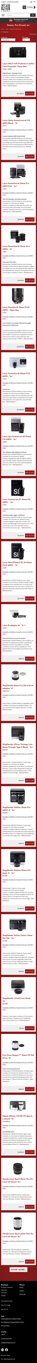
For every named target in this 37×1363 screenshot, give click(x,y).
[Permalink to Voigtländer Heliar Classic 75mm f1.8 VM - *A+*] (17, 924)
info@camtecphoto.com (8, 1342)
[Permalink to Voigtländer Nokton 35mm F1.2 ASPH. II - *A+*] (17, 796)
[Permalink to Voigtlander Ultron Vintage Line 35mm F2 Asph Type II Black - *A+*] (17, 733)
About (21, 1287)
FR (34, 1)
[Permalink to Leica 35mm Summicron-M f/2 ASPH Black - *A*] (17, 109)
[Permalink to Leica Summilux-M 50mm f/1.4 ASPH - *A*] (17, 235)
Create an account (12, 1)
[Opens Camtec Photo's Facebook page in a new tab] (6, 1350)
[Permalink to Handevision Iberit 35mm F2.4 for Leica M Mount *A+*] (17, 1167)
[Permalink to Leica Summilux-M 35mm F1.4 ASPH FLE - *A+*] (17, 172)
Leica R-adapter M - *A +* (14, 625)
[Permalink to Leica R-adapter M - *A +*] (17, 614)
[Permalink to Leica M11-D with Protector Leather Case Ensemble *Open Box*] (17, 52)
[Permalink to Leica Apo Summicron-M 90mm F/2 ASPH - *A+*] (17, 425)
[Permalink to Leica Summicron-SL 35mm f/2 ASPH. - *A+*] (17, 488)
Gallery (22, 1290)
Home (2, 29)
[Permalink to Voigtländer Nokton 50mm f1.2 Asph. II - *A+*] (17, 859)
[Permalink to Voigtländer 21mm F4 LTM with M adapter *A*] (17, 674)
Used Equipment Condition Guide (11, 1318)
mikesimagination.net (9, 1359)
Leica (7, 29)
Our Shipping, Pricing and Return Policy (12, 1322)
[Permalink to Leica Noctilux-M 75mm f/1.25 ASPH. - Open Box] (17, 296)
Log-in (4, 1)
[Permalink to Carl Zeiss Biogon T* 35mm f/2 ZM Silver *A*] (17, 1043)
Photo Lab (23, 1294)
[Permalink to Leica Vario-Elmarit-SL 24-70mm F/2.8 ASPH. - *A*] (17, 551)
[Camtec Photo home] (5, 8)
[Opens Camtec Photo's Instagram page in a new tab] (2, 1350)
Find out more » (12, 85)
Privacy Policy (5, 1325)
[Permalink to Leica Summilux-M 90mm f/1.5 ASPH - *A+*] (17, 362)
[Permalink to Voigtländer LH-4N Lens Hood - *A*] (17, 987)
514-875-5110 (7, 1301)
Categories (5, 32)
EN (31, 1)
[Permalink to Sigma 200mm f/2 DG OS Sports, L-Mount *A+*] (17, 1104)
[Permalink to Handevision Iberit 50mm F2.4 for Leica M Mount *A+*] (17, 1222)
